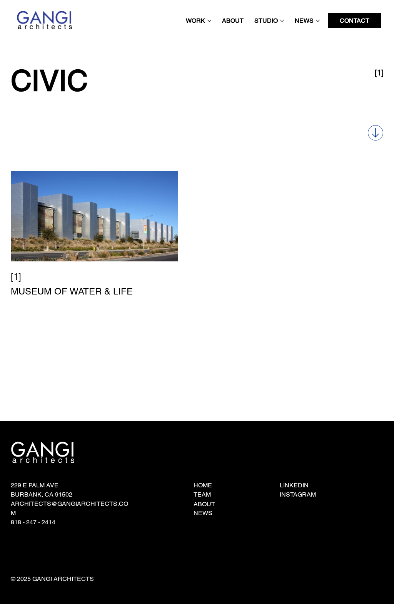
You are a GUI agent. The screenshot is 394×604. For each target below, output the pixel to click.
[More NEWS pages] (318, 21)
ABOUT (204, 504)
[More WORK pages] (209, 21)
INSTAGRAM (298, 494)
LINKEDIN (294, 485)
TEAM (202, 494)
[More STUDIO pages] (282, 21)
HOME (203, 485)
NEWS (203, 513)
